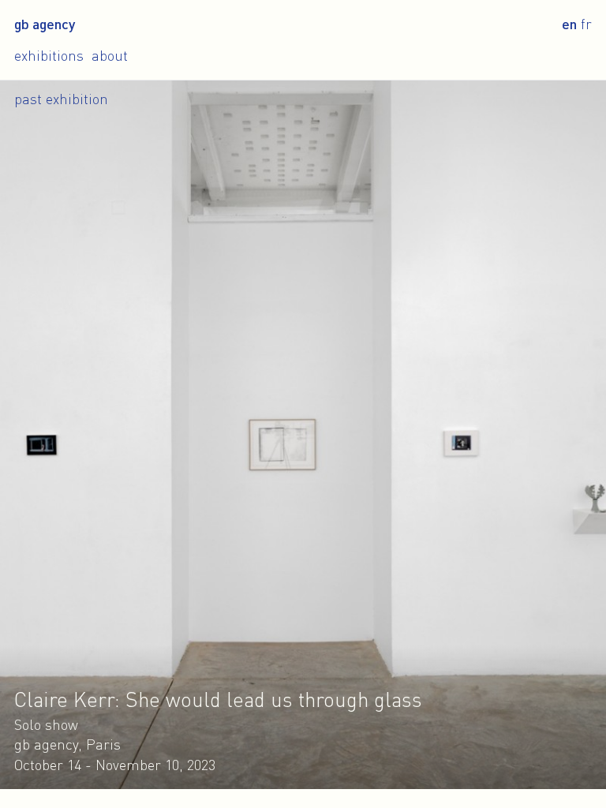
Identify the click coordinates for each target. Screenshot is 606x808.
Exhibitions (49, 55)
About (110, 55)
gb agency (44, 23)
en (569, 23)
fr (586, 23)
